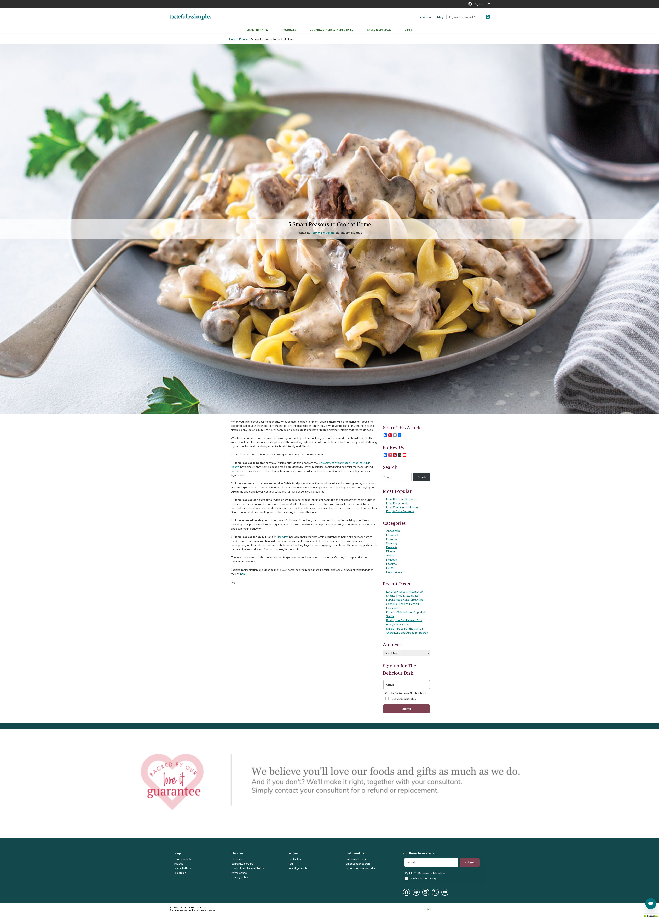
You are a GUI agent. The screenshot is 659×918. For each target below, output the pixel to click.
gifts (408, 29)
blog (440, 17)
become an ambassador (360, 868)
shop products (183, 859)
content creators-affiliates (248, 868)
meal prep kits (257, 29)
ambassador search (358, 863)
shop (177, 853)
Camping (391, 543)
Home (232, 39)
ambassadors (355, 853)
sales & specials (379, 29)
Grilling (390, 555)
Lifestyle (391, 563)
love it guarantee (299, 868)
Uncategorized (395, 572)
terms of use (239, 872)
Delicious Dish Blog (403, 698)
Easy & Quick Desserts (400, 511)
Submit (406, 709)
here (243, 574)
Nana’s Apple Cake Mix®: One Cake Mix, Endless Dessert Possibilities (405, 604)
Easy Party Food (396, 503)
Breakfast (392, 535)
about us (237, 853)
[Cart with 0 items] (487, 4)
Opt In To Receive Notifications (406, 693)
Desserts (391, 547)
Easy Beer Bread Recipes (401, 499)
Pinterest (416, 892)
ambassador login (356, 859)
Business (391, 539)
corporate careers (242, 863)
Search (421, 477)
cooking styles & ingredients (331, 29)
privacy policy (240, 877)
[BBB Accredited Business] (441, 908)
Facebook (406, 892)
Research (282, 536)
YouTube (445, 892)
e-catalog (180, 872)
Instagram (425, 892)
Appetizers (393, 530)
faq (291, 863)
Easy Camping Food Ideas (402, 507)
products (289, 29)
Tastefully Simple (323, 232)
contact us (295, 859)
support (294, 853)
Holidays (391, 559)
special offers (182, 868)
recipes (425, 17)
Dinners (243, 39)
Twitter (435, 892)
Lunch (390, 568)
